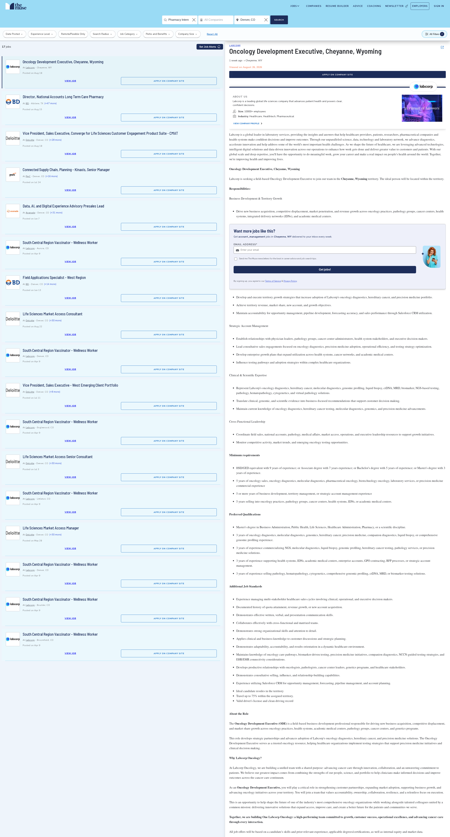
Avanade (30, 212)
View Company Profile (246, 123)
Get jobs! (325, 269)
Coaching (374, 6)
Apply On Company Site (169, 81)
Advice (358, 6)
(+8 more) (54, 391)
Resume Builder (337, 6)
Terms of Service (273, 281)
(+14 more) (50, 284)
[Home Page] (16, 7)
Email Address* (245, 244)
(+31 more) (56, 212)
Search (279, 19)
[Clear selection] (194, 20)
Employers (420, 6)
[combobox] (182, 20)
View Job (70, 80)
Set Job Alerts (207, 46)
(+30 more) (55, 320)
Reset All (212, 34)
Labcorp (30, 67)
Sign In (439, 6)
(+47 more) (50, 103)
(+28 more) (55, 140)
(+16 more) (51, 176)
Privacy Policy (290, 281)
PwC (28, 176)
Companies (314, 6)
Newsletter (394, 6)
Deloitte (30, 140)
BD (27, 103)
